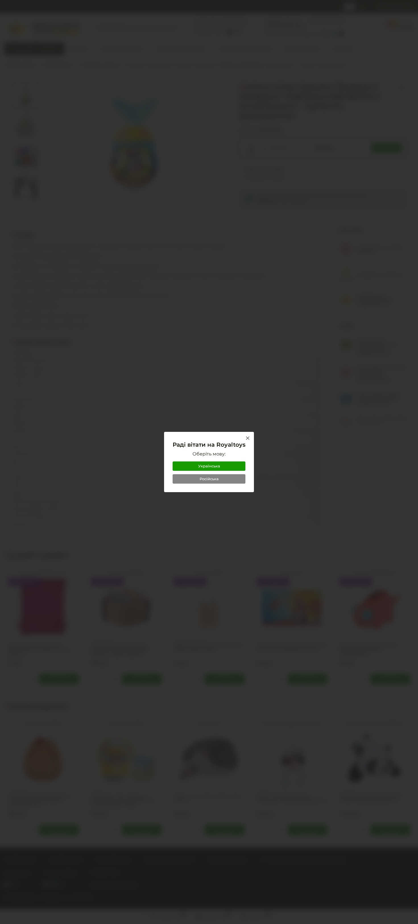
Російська (209, 479)
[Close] (247, 438)
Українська (209, 466)
